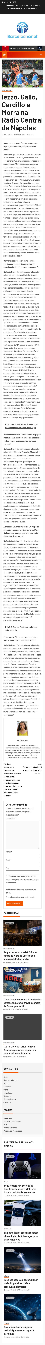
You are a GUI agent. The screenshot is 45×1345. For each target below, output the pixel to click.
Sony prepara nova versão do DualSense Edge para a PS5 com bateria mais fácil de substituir (20, 1189)
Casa (5, 1077)
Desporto (7, 1096)
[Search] (41, 54)
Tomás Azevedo (23, 962)
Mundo (6, 1083)
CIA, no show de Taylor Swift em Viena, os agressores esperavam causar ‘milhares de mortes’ (19, 1050)
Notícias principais (10, 1080)
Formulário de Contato (25, 5)
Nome (9, 852)
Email (9, 860)
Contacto (7, 1102)
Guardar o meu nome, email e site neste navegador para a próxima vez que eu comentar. (22, 879)
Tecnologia (7, 1093)
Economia (7, 1087)
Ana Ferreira (8, 135)
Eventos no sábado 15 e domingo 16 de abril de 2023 (32, 769)
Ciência (6, 1090)
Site (7, 868)
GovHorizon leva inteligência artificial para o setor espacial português (19, 1330)
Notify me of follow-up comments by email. (21, 891)
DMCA (37, 5)
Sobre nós (10, 5)
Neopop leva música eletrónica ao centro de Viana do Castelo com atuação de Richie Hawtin (20, 956)
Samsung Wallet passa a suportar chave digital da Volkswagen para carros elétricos (21, 1236)
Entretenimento (7, 90)
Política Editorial (13, 9)
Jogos (6, 1182)
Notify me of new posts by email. (21, 897)
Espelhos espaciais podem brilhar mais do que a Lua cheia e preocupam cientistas (21, 1283)
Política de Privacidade (30, 9)
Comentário (11, 819)
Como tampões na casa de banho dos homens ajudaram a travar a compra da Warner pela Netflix (22, 1003)
